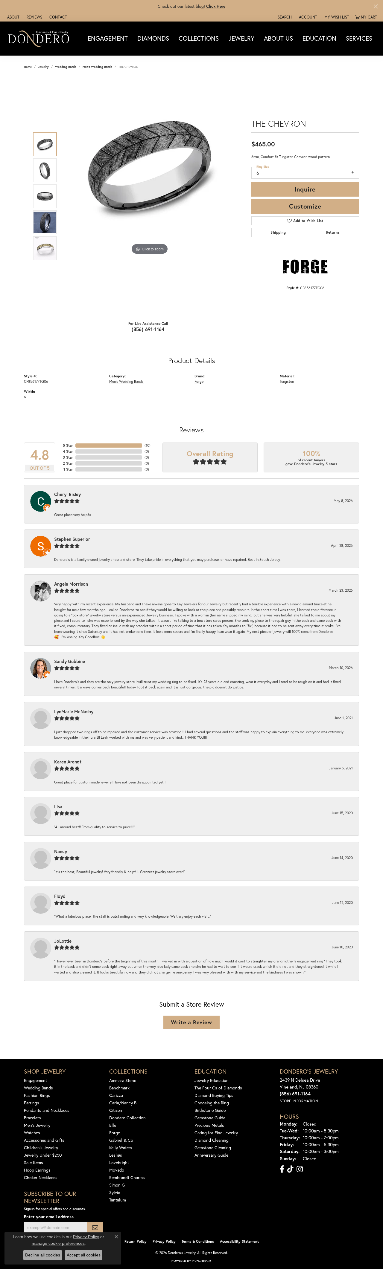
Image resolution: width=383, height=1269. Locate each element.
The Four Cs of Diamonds (218, 1088)
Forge (198, 381)
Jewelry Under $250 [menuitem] (43, 1155)
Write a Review (191, 1022)
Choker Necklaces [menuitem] (40, 1177)
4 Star (68, 451)
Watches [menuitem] (32, 1132)
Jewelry (241, 38)
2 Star (68, 463)
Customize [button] (305, 206)
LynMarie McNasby (73, 711)
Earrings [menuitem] (31, 1103)
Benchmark (119, 1088)
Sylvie (114, 1192)
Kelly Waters (120, 1147)
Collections (199, 38)
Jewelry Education (211, 1080)
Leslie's (115, 1155)
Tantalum (117, 1200)
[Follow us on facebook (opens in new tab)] (282, 1169)
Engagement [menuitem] (35, 1080)
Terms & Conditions (198, 1241)
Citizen (115, 1110)
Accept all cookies (84, 1255)
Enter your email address (49, 1216)
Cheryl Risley (67, 494)
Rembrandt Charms (127, 1177)
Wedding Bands (65, 67)
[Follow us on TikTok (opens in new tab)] (290, 1169)
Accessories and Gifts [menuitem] (44, 1140)
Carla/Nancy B (122, 1103)
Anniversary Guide (211, 1155)
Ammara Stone (122, 1080)
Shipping (278, 232)
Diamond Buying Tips (213, 1095)
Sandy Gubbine (69, 661)
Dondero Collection (127, 1117)
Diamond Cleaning (211, 1140)
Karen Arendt (67, 762)
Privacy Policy (164, 1241)
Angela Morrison (71, 584)
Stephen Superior (72, 539)
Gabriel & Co (121, 1140)
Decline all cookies (42, 1255)
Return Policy (135, 1241)
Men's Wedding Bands (97, 67)
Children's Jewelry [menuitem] (41, 1147)
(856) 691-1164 (148, 329)
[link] (12, 17)
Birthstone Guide (210, 1110)
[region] (149, 196)
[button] (284, 17)
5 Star (68, 445)
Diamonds (153, 38)
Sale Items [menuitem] (33, 1162)
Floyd (60, 896)
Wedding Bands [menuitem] (38, 1088)
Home (28, 67)
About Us (278, 38)
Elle (112, 1125)
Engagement (108, 38)
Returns (333, 232)
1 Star (68, 469)
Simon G (117, 1185)
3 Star (68, 457)
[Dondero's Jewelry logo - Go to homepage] (40, 38)
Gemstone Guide (209, 1117)
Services (359, 38)
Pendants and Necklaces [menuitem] (46, 1110)
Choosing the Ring (211, 1103)
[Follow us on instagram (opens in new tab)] (300, 1169)
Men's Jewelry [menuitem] (37, 1125)
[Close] (375, 6)
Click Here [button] (215, 6)
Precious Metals (209, 1125)
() (148, 445)
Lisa (58, 806)
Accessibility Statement (239, 1241)
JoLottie (63, 941)
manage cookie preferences (58, 1243)
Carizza (116, 1095)
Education (319, 38)
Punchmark (201, 1261)
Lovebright (119, 1162)
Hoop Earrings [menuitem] (37, 1170)
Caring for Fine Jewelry (216, 1132)
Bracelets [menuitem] (32, 1117)
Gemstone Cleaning (212, 1147)
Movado (116, 1170)
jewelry (43, 67)
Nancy (60, 851)
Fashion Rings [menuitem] (37, 1095)
